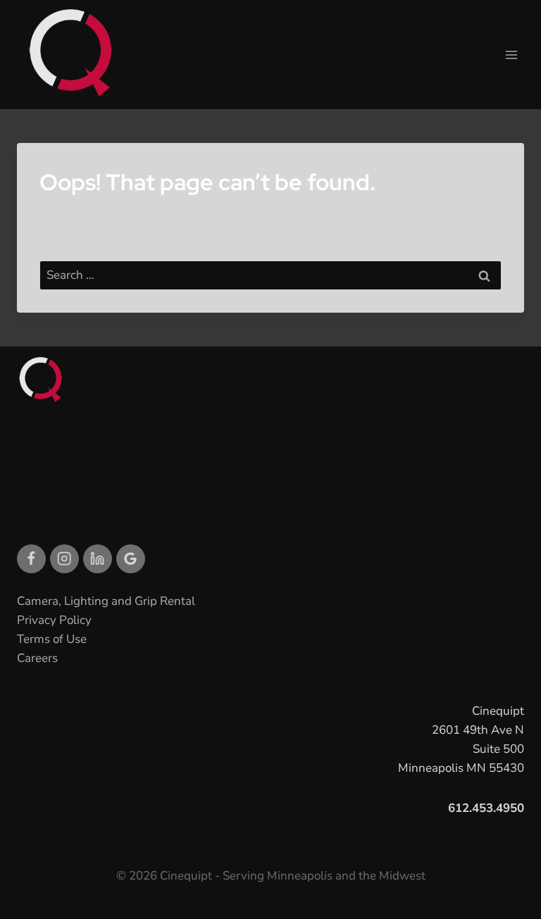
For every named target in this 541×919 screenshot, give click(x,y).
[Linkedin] (97, 558)
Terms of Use (52, 639)
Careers (37, 658)
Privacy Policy (54, 620)
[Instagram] (64, 558)
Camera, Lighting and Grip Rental (106, 601)
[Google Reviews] (130, 558)
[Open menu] (511, 54)
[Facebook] (31, 558)
